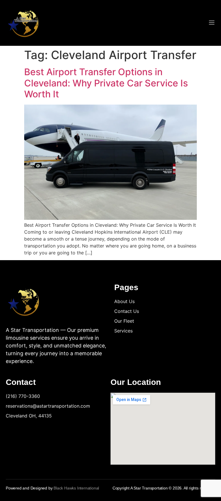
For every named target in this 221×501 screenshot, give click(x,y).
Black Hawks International (76, 488)
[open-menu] (211, 23)
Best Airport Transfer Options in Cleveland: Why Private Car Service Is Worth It (106, 83)
